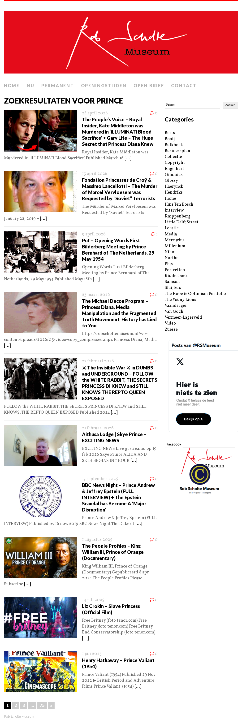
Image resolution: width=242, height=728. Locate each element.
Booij (170, 139)
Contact (183, 85)
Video (170, 323)
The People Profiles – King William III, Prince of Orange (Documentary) (113, 552)
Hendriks (174, 192)
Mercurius (175, 240)
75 (42, 705)
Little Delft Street (182, 222)
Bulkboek (174, 145)
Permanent (57, 85)
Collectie (173, 157)
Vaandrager (176, 306)
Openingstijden (104, 85)
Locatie (172, 228)
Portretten (175, 270)
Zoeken (230, 105)
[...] (128, 158)
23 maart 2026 (96, 295)
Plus (169, 264)
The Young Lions (180, 300)
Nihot (170, 252)
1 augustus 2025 (97, 540)
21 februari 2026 (98, 428)
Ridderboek (176, 276)
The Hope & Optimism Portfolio (195, 294)
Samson (172, 282)
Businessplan (177, 151)
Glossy (171, 181)
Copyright (175, 163)
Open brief (149, 85)
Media (171, 234)
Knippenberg (177, 216)
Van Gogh (174, 312)
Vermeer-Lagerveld (183, 318)
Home (12, 85)
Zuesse (171, 330)
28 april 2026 (95, 113)
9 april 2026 (94, 234)
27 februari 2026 (98, 361)
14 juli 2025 (93, 600)
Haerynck (174, 187)
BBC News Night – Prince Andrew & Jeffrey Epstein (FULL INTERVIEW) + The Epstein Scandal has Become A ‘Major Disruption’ (118, 497)
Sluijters (173, 288)
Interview (174, 210)
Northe (171, 258)
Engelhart (174, 169)
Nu (30, 85)
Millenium (175, 246)
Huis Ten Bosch (179, 205)
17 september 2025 (100, 479)
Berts (170, 133)
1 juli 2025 (92, 654)
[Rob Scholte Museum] (121, 41)
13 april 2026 (94, 174)
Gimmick (174, 175)
